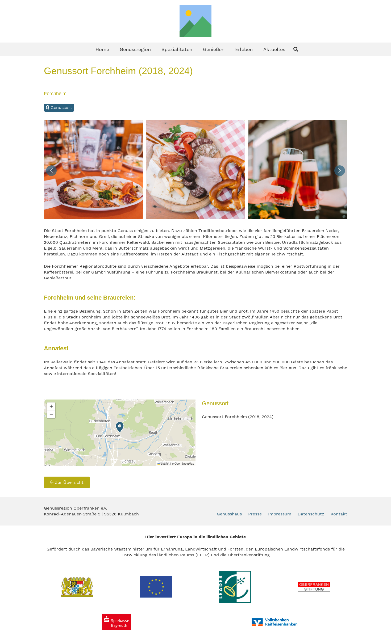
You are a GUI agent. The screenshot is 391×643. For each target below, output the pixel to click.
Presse (255, 513)
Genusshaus (229, 513)
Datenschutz (311, 513)
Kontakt (339, 513)
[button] (155, 49)
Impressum (279, 513)
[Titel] (195, 21)
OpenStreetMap (184, 463)
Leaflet (164, 463)
